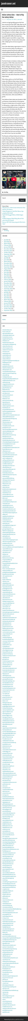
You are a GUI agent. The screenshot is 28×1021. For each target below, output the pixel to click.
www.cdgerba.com (6, 934)
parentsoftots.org (6, 811)
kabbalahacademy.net (7, 518)
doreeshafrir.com (6, 666)
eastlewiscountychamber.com (9, 617)
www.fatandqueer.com (7, 856)
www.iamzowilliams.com (8, 910)
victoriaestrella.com (7, 755)
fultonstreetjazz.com (7, 422)
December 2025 (8, 249)
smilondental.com (6, 520)
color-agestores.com (7, 576)
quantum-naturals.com (7, 947)
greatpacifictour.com (7, 753)
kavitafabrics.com (6, 744)
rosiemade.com (6, 503)
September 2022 (8, 310)
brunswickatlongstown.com (8, 688)
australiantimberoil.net (7, 438)
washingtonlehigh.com (7, 891)
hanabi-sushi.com (6, 894)
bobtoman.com (6, 398)
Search (4, 198)
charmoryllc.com (6, 606)
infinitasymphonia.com (8, 648)
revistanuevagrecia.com (8, 661)
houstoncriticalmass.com (8, 610)
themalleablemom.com (7, 682)
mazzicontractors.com (7, 919)
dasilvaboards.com (6, 623)
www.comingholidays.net (8, 603)
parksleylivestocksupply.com (9, 572)
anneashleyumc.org (7, 858)
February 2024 (7, 279)
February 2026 (7, 245)
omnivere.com (5, 351)
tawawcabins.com (6, 482)
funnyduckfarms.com (7, 972)
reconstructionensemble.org (9, 742)
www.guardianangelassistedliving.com (11, 938)
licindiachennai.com (7, 337)
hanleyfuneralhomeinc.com (9, 509)
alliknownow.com (6, 615)
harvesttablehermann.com (8, 444)
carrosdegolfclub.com (7, 445)
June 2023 (6, 294)
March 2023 (7, 299)
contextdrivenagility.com (8, 672)
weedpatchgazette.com (8, 496)
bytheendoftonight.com (8, 585)
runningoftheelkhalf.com (8, 843)
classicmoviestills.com (7, 596)
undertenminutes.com (7, 349)
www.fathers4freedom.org (8, 840)
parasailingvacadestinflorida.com (10, 963)
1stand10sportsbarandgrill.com (9, 512)
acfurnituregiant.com (7, 348)
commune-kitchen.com (8, 641)
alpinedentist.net (6, 404)
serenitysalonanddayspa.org (9, 344)
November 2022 (8, 306)
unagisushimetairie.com (8, 384)
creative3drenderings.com (8, 813)
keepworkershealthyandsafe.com (10, 378)
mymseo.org (5, 992)
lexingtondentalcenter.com (8, 534)
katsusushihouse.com (7, 652)
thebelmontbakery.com (8, 368)
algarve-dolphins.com (7, 711)
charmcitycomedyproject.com (9, 668)
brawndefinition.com (7, 630)
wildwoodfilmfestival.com (8, 416)
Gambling (6, 192)
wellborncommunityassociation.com (11, 415)
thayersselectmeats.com (8, 798)
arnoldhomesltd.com (7, 463)
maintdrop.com (6, 396)
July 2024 (6, 270)
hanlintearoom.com (7, 970)
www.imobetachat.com (7, 820)
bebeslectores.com (6, 436)
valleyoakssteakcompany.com (9, 775)
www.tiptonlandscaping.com (9, 885)
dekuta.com (5, 898)
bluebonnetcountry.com (8, 391)
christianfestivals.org (7, 708)
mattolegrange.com (7, 704)
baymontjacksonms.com (8, 722)
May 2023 (6, 296)
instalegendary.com (7, 377)
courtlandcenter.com (7, 758)
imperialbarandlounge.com (8, 469)
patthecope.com (6, 784)
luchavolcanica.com (7, 746)
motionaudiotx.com (7, 997)
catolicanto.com (6, 556)
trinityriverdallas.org (7, 559)
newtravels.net (5, 364)
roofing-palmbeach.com (8, 460)
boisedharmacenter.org (8, 574)
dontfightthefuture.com (8, 462)
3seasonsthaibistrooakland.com (10, 563)
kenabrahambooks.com (8, 639)
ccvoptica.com (5, 889)
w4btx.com (5, 514)
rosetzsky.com (5, 657)
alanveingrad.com (6, 713)
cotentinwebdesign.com (8, 431)
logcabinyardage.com (7, 816)
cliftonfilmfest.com (6, 467)
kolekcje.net (5, 554)
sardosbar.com (5, 485)
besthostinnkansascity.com (8, 1005)
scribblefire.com (6, 565)
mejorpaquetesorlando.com (9, 510)
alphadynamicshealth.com (8, 967)
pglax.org (4, 726)
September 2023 (8, 288)
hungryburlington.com (7, 686)
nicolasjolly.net (5, 646)
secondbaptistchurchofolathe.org (10, 990)
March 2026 (7, 243)
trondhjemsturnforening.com (9, 939)
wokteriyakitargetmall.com (8, 532)
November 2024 (8, 265)
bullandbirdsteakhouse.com (8, 874)
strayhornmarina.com (7, 626)
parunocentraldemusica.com (9, 936)
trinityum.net (5, 918)
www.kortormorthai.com (8, 854)
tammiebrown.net (6, 699)
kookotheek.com (6, 407)
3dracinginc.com (6, 608)
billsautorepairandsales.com (9, 945)
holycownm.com (6, 748)
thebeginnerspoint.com (8, 601)
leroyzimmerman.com (7, 977)
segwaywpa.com (6, 802)
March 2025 (7, 261)
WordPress (12, 1019)
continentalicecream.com (8, 632)
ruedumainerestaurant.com (9, 655)
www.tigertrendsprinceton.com (9, 838)
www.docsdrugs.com (7, 867)
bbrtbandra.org (6, 389)
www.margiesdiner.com (8, 869)
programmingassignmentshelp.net (10, 360)
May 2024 (6, 274)
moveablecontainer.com (8, 425)
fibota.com (5, 932)
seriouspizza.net (6, 787)
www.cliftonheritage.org (8, 878)
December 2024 (8, 263)
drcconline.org (5, 764)
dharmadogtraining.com (8, 995)
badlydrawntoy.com (7, 824)
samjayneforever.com (7, 952)
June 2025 (6, 259)
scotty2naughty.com (7, 664)
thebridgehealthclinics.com (8, 805)
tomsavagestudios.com (7, 545)
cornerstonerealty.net (7, 907)
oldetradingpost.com (7, 433)
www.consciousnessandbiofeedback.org (11, 909)
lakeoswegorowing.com (8, 985)
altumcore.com (6, 791)
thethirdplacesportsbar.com (9, 921)
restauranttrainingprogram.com (10, 539)
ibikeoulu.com (5, 673)
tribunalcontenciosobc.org (8, 619)
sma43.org (4, 880)
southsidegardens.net (7, 916)
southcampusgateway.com (8, 411)
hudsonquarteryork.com (8, 930)
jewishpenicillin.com (7, 543)
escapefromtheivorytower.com (9, 454)
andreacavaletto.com (7, 570)
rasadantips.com (6, 353)
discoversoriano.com (7, 599)
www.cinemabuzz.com (7, 900)
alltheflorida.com (6, 956)
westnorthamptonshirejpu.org (9, 418)
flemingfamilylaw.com (7, 981)
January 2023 (7, 303)
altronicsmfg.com (6, 357)
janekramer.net (8, 3)
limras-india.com (6, 331)
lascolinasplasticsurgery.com (9, 876)
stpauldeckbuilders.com (8, 862)
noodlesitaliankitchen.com (8, 380)
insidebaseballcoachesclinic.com (10, 957)
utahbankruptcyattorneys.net (9, 474)
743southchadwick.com (8, 456)
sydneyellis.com (6, 536)
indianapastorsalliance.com (9, 773)
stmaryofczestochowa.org (8, 677)
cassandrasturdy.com (7, 592)
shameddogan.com (7, 809)
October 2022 (7, 308)
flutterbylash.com (6, 968)
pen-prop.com (5, 836)
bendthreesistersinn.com (8, 735)
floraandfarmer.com (7, 449)
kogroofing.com (6, 402)
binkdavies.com (6, 635)
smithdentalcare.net (7, 1006)
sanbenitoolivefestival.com (8, 594)
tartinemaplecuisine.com (8, 690)
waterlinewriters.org (7, 807)
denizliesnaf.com (6, 780)
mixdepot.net (5, 901)
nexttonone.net (6, 829)
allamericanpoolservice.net (8, 541)
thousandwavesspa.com (8, 757)
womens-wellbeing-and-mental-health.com (12, 547)
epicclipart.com (6, 393)
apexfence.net (5, 1012)
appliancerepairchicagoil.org (9, 373)
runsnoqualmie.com (7, 865)
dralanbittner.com (6, 492)
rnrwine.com (5, 983)
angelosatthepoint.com (8, 771)
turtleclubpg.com (6, 751)
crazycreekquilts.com (7, 634)
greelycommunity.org (7, 653)
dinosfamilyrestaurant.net (8, 440)
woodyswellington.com (7, 925)
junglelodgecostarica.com (8, 706)
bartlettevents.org (6, 424)
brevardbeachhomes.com (8, 453)
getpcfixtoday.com (6, 387)
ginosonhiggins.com (7, 715)
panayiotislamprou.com (8, 409)
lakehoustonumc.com (7, 825)
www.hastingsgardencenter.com (10, 912)
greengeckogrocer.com (7, 529)
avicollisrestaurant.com (7, 762)
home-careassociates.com (8, 568)
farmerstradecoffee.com (8, 815)
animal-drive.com (6, 793)
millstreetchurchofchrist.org (8, 961)
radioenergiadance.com (8, 406)
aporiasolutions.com (7, 800)
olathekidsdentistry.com (8, 507)
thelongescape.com (7, 702)
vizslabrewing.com (6, 491)
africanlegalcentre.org (7, 650)
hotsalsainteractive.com (8, 342)
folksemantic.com (6, 483)
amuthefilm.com (6, 643)
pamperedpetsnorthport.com (9, 501)
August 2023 (7, 290)
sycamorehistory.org (7, 905)
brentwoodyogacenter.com (8, 883)
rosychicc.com (5, 581)
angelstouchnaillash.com (8, 516)
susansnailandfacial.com (8, 834)
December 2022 (8, 305)
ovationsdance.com (7, 550)
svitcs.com (4, 786)
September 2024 (8, 267)
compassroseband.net (7, 789)
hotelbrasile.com (6, 420)
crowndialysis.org (6, 538)
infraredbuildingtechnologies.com (10, 442)
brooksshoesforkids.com (8, 796)
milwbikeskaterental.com (8, 720)
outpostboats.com (6, 583)
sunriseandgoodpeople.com (9, 731)
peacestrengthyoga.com (8, 847)
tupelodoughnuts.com (7, 505)
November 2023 (8, 285)
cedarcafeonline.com (7, 346)
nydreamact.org (6, 382)
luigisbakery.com (6, 892)
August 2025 (7, 256)
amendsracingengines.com (9, 853)
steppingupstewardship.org (9, 887)
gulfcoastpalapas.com (7, 804)
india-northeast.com (7, 458)
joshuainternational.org (8, 833)
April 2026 (6, 241)
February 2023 (7, 301)
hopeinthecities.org (7, 586)
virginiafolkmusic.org (7, 548)
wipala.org (4, 577)
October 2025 (7, 252)
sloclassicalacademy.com (8, 621)
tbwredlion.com (6, 943)
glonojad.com (5, 659)
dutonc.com (5, 701)
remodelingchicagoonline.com (9, 881)
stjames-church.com (7, 662)
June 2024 (6, 272)
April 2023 (6, 297)
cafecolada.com (6, 597)
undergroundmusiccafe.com (9, 1008)
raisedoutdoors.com (7, 471)
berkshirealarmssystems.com (9, 489)
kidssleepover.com (6, 362)
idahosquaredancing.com (8, 480)
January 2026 (7, 247)
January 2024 (7, 281)
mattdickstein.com (6, 822)
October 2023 (7, 287)
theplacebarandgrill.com (8, 766)
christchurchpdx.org (7, 637)
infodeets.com (5, 340)
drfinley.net (5, 979)
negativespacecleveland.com (9, 728)
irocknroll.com (5, 476)
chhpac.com (5, 994)
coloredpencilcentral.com (8, 465)
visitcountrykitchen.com (8, 710)
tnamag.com (5, 795)
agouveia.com (5, 988)
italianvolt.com (5, 487)
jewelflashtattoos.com (7, 386)
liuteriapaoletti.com (7, 729)
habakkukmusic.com (7, 827)
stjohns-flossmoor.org (7, 737)
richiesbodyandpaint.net (8, 335)
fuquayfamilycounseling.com (9, 986)
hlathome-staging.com (7, 530)
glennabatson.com (6, 624)
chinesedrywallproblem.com (9, 733)
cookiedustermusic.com (8, 740)
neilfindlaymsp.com (7, 760)
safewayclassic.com (7, 369)
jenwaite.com (5, 974)
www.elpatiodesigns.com (8, 929)
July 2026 (6, 239)
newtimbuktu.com (6, 355)
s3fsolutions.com (6, 451)
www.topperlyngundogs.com (9, 842)
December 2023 (8, 283)
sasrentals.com (5, 523)
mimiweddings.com (7, 1003)
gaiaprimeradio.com (7, 697)
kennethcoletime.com (7, 684)
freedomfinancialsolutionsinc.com (10, 849)
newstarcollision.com (7, 521)
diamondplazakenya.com (8, 941)
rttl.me (4, 999)
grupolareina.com (6, 427)
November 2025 (8, 250)
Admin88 (20, 19)
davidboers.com (6, 818)
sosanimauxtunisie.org (7, 400)
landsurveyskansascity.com (8, 860)
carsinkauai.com (6, 959)
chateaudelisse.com (7, 413)
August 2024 (7, 268)
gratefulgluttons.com (7, 588)
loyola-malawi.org (6, 579)
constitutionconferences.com (9, 782)
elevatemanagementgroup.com (10, 976)
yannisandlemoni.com (7, 494)
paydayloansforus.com (7, 366)
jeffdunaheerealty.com (7, 845)
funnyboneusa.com (7, 739)
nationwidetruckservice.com (9, 749)
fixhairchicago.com (6, 778)
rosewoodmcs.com (6, 903)
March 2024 (7, 277)
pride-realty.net (6, 965)
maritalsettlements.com (8, 719)
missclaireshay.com (7, 330)
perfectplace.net (6, 561)
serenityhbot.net (6, 831)
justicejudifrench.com (7, 679)
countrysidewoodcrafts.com (9, 371)
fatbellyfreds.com (6, 927)
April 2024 (6, 276)
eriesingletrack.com (7, 500)
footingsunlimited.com (7, 863)
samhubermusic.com (7, 1010)
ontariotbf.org (5, 375)
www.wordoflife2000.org (8, 478)
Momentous (20, 1019)
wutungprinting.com (7, 717)
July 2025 (6, 258)
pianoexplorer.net (6, 914)
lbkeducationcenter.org (8, 558)
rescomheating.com (7, 1001)
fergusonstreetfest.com (8, 950)
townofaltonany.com (7, 724)
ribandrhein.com (6, 552)
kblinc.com (5, 498)
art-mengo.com (6, 695)
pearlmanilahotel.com (7, 395)
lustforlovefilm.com (6, 644)
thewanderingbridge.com (8, 681)
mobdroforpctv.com (7, 590)
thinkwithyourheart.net (7, 472)
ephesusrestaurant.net (7, 923)
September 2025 (8, 254)
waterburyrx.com (6, 767)
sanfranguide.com (6, 605)
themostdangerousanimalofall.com (10, 612)
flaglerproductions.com (8, 628)
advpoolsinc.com (6, 769)
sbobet (4, 319)
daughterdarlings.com (7, 339)
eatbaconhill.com (6, 358)
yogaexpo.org (5, 567)
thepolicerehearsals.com (8, 614)
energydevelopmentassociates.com (10, 447)
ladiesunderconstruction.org (9, 434)
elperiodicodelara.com (7, 333)
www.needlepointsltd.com (8, 872)
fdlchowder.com (6, 871)
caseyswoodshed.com (7, 777)
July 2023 (6, 292)
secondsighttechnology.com (9, 525)
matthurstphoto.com (7, 954)
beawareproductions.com (8, 670)
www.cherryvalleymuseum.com (9, 429)
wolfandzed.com (6, 896)
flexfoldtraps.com (6, 851)
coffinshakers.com (6, 675)
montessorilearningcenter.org (9, 948)
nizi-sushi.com (5, 693)
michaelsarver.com (6, 527)
